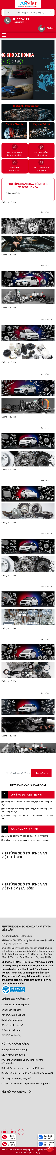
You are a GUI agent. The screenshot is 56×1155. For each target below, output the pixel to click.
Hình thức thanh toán (11, 1020)
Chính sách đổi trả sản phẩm (15, 1004)
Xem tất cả (45, 212)
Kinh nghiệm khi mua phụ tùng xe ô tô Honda (22, 1068)
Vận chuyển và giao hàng (13, 1015)
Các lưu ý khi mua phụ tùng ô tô (16, 1078)
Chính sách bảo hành (11, 1010)
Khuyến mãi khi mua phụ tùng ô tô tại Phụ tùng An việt (27, 1073)
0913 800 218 (22, 816)
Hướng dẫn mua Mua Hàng (14, 1049)
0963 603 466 (36, 816)
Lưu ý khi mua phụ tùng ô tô (14, 1055)
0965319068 (35, 840)
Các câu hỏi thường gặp (12, 1025)
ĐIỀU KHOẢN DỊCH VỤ (11, 1035)
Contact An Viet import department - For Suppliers (25, 1083)
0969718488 (22, 840)
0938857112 (48, 840)
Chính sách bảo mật (11, 1030)
